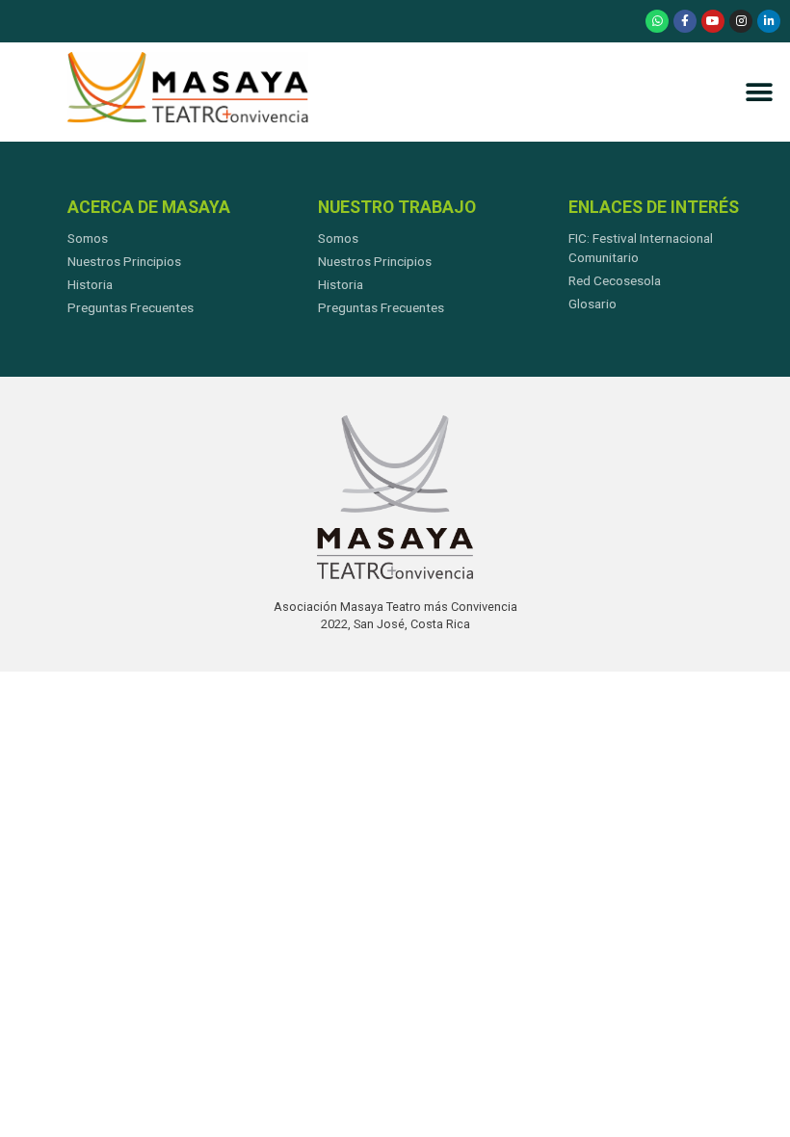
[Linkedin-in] (768, 21)
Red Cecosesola (614, 280)
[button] (758, 92)
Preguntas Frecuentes (130, 307)
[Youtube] (712, 21)
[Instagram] (740, 21)
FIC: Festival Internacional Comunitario (640, 247)
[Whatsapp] (657, 21)
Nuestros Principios (124, 261)
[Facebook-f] (685, 21)
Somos (87, 238)
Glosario (592, 303)
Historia (90, 284)
